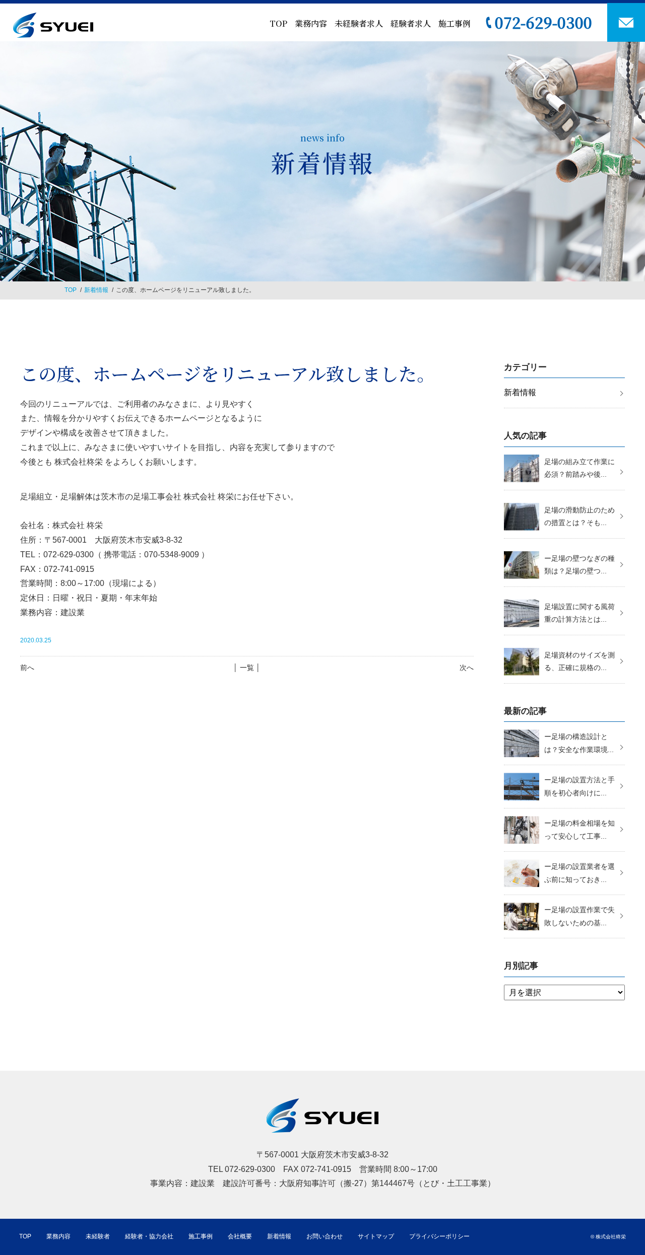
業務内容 (311, 23)
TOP (278, 23)
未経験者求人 (359, 23)
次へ (467, 667)
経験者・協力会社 (149, 1236)
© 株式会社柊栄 (608, 1236)
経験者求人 (411, 23)
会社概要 (240, 1236)
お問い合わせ (324, 1236)
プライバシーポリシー (439, 1236)
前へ (27, 667)
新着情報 (96, 289)
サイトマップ (376, 1236)
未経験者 (98, 1236)
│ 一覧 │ (247, 667)
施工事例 (454, 23)
